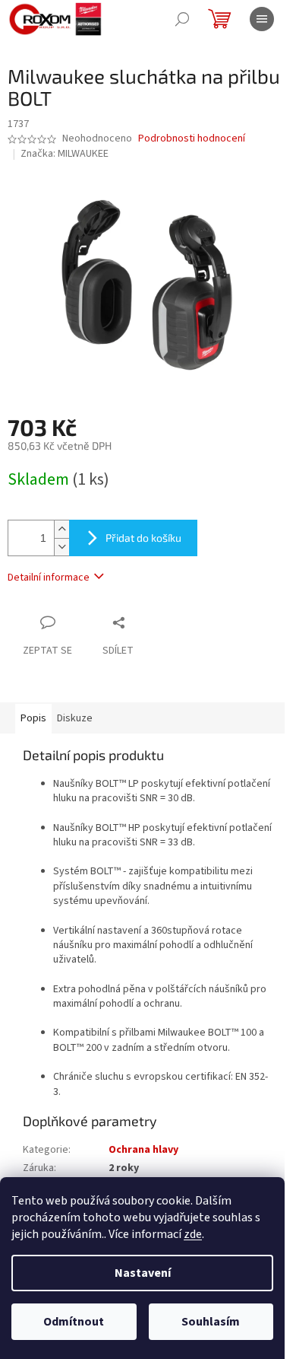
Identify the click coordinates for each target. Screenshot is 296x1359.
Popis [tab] (33, 718)
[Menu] (262, 19)
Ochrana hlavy (143, 1149)
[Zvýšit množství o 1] (61, 529)
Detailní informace (49, 577)
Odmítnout (73, 1321)
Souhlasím (210, 1321)
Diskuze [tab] (75, 718)
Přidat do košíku (143, 537)
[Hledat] (182, 19)
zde (193, 1234)
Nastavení (143, 1273)
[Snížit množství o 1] (61, 546)
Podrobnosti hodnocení (191, 139)
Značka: (64, 153)
